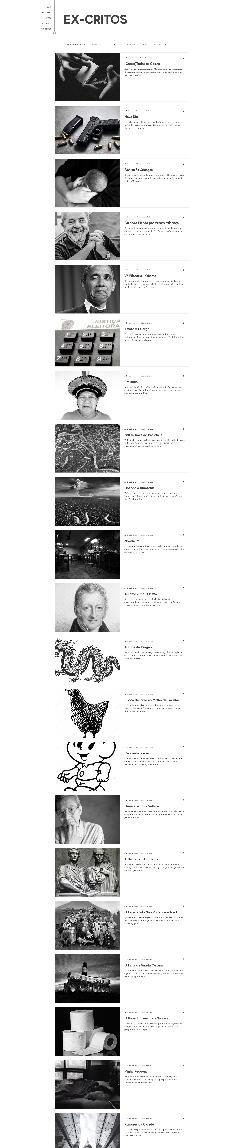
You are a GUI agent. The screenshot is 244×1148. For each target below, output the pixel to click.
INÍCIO (48, 7)
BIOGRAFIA (46, 12)
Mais (166, 45)
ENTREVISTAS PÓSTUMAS (76, 45)
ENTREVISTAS (144, 45)
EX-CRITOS (46, 23)
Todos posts (58, 45)
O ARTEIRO (131, 45)
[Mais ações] (184, 57)
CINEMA (157, 45)
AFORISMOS (46, 29)
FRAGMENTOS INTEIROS (98, 45)
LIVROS (48, 18)
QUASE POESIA (117, 45)
